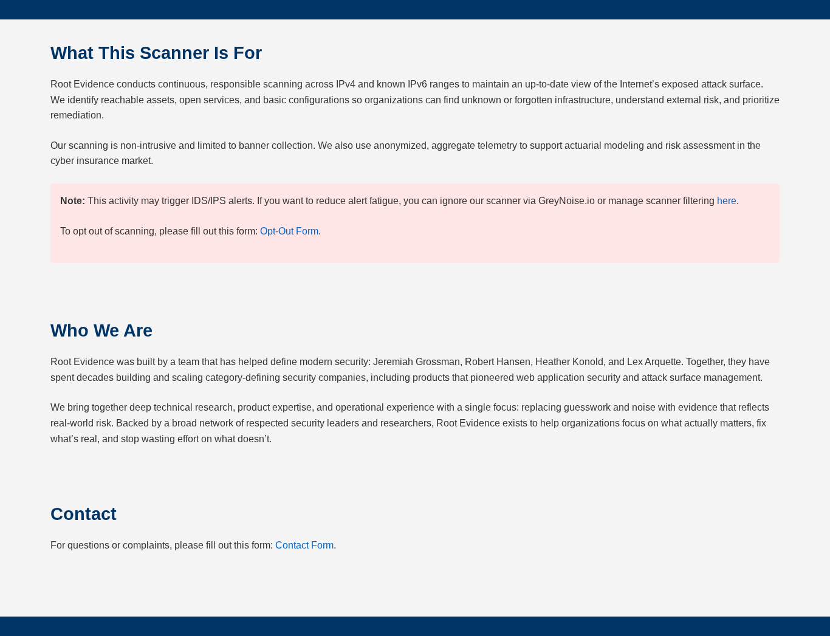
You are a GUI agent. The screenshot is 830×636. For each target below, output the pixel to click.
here (726, 201)
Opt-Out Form (289, 231)
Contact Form (304, 545)
